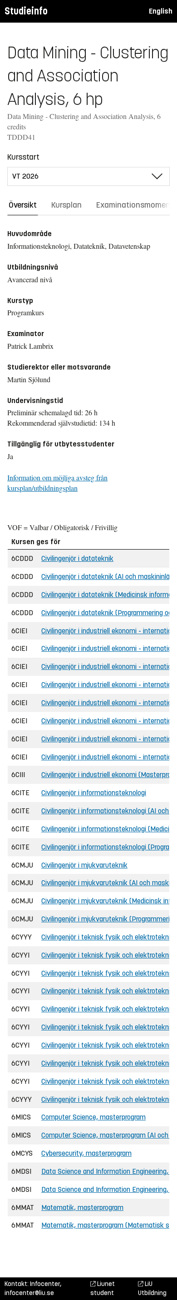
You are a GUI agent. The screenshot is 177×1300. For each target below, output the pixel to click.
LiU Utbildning (152, 1288)
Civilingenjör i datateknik (77, 558)
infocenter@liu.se (29, 1293)
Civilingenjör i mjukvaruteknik (84, 865)
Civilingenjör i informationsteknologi (93, 792)
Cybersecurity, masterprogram (86, 1153)
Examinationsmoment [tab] (134, 205)
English (160, 11)
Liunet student (102, 1288)
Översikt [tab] (23, 205)
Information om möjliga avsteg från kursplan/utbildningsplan (57, 483)
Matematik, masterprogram (82, 1207)
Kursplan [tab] (66, 205)
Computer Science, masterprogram (93, 1117)
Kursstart (23, 157)
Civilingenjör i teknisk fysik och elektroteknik (107, 937)
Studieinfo (26, 11)
